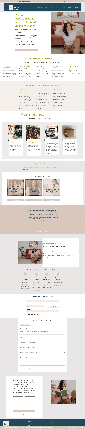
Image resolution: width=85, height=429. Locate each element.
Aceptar (80, 427)
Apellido (26, 395)
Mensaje (14, 403)
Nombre (28, 309)
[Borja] (40, 231)
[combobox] (42, 301)
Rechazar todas (74, 427)
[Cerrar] (83, 427)
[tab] (25, 324)
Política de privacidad (49, 427)
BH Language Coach (17, 5)
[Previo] (2, 220)
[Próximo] (82, 220)
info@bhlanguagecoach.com (24, 1)
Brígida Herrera (16, 8)
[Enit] (39, 231)
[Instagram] (62, 1)
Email (27, 304)
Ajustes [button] (69, 427)
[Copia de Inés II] (46, 231)
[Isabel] (38, 231)
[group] (42, 190)
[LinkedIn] (64, 1)
